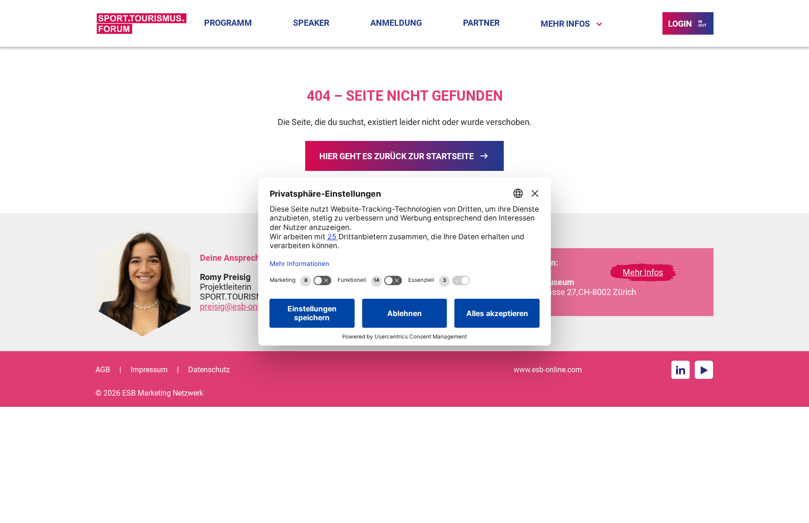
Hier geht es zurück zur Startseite (396, 156)
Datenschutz (209, 369)
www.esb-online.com (548, 369)
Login (680, 24)
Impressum (149, 369)
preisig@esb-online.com (244, 306)
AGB (103, 369)
